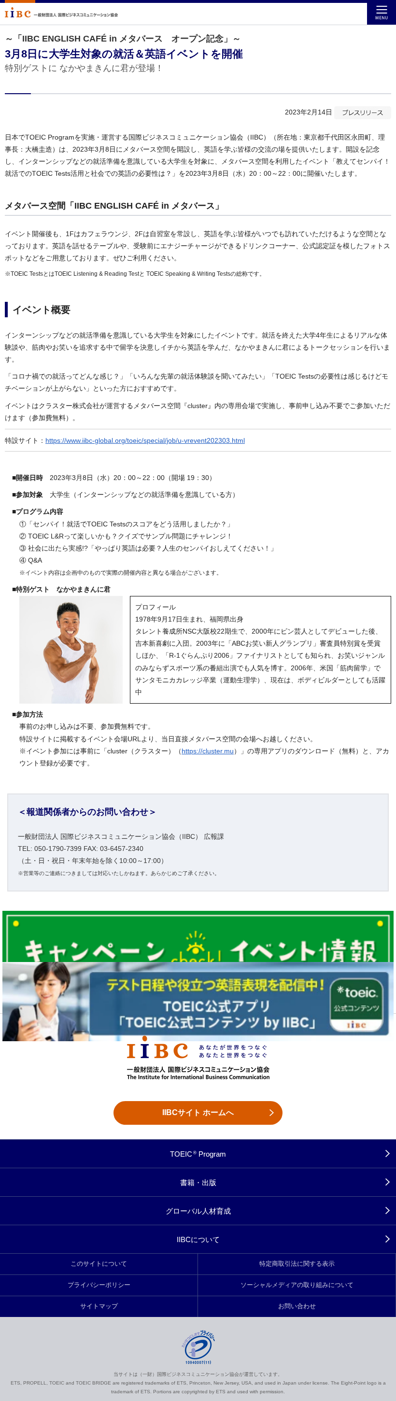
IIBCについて (198, 1239)
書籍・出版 (198, 1182)
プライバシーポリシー (99, 1285)
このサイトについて (99, 1263)
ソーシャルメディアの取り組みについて (297, 1285)
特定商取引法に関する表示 (297, 1263)
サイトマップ (99, 1306)
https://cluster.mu (208, 751)
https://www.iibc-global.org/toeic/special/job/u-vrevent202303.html (145, 440)
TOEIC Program (198, 1154)
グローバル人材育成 (198, 1211)
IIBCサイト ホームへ (198, 1112)
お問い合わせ (297, 1306)
